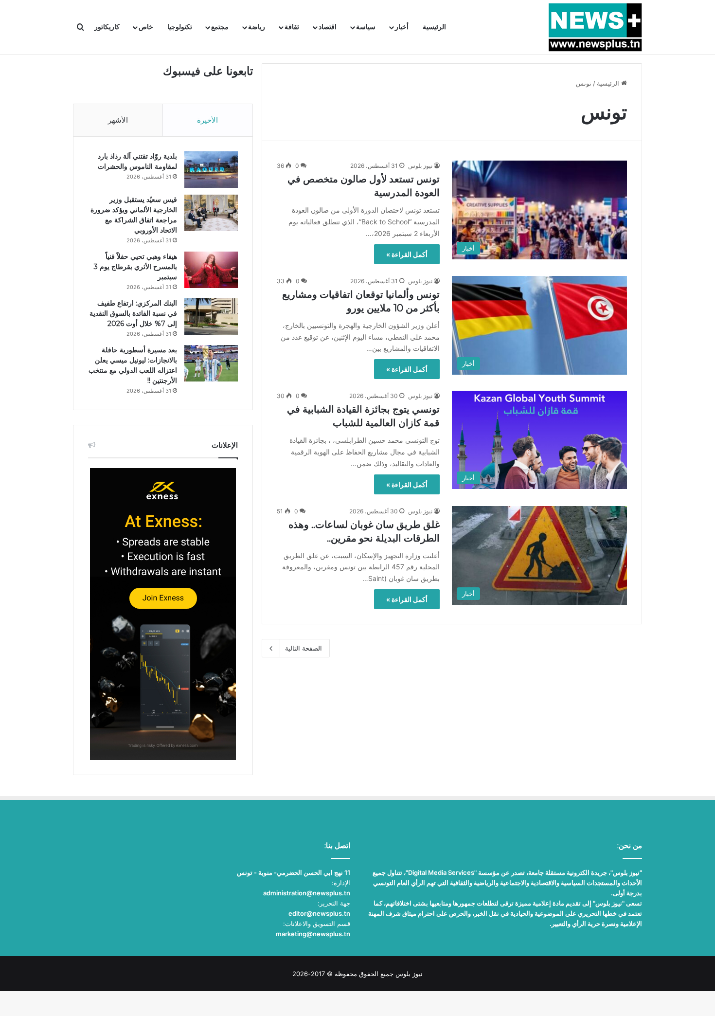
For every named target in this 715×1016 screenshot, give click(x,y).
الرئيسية (434, 27)
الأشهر (118, 120)
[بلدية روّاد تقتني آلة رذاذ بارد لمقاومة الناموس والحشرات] (211, 169)
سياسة (365, 27)
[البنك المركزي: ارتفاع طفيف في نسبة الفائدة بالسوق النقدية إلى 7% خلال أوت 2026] (211, 316)
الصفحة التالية (303, 648)
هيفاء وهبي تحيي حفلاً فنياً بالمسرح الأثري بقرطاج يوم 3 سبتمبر (135, 266)
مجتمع (220, 27)
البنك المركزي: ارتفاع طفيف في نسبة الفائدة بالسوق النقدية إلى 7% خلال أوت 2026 (133, 313)
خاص (146, 27)
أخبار (402, 27)
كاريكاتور (107, 27)
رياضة (256, 27)
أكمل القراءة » (407, 254)
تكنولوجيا (179, 27)
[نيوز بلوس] (595, 27)
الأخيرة (207, 120)
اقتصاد (328, 27)
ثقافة (292, 27)
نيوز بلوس (420, 165)
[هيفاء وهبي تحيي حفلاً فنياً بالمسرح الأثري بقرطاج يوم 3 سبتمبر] (211, 270)
